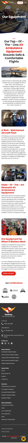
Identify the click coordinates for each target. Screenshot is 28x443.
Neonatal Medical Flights (8, 392)
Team (3, 408)
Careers (3, 376)
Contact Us (4, 379)
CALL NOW (20, 2)
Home (3, 370)
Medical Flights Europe (7, 363)
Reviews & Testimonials (8, 419)
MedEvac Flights (6, 398)
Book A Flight (8, 273)
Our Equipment (5, 413)
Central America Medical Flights (10, 357)
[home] (9, 2)
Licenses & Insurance (7, 405)
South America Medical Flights (10, 360)
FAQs (2, 416)
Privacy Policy (5, 431)
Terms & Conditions (7, 428)
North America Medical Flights (10, 354)
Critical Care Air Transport (8, 386)
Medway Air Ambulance (13, 436)
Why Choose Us (5, 373)
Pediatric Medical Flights (8, 395)
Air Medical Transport (7, 389)
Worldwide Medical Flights (8, 352)
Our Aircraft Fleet (6, 411)
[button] (25, 3)
